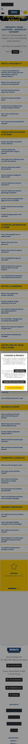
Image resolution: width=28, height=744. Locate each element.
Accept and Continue (14, 388)
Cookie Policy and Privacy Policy (14, 382)
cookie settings (19, 371)
